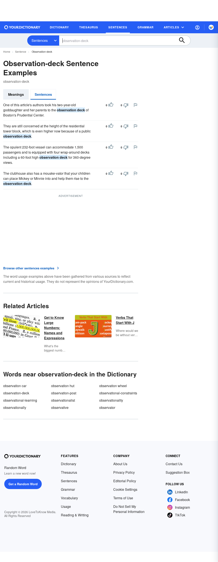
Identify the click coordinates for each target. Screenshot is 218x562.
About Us (120, 463)
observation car (14, 385)
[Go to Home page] (22, 27)
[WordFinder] (211, 27)
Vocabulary (69, 497)
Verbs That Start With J (125, 320)
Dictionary (68, 463)
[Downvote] (125, 105)
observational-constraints (118, 393)
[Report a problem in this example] (135, 104)
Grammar (68, 489)
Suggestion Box (178, 472)
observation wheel (113, 385)
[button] (197, 27)
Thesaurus (69, 472)
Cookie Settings (125, 489)
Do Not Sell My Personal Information (129, 509)
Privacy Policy (124, 472)
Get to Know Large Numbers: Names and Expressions (54, 327)
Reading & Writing (75, 515)
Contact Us (174, 463)
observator (107, 407)
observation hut (62, 385)
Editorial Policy (124, 480)
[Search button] (184, 40)
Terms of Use (123, 497)
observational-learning (20, 400)
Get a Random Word (23, 484)
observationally (14, 407)
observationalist (63, 400)
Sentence (20, 51)
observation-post (63, 393)
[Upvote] (110, 105)
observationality (111, 400)
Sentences (40, 40)
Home (6, 51)
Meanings (16, 94)
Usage (66, 506)
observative (60, 407)
